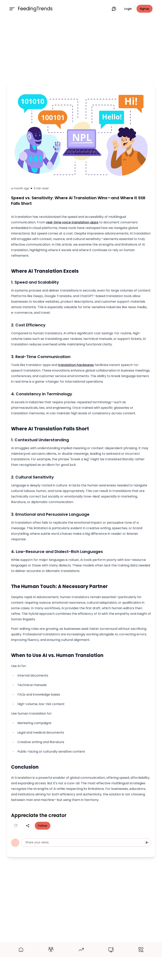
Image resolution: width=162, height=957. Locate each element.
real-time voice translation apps (72, 222)
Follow (42, 826)
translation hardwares (76, 365)
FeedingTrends (35, 9)
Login (128, 9)
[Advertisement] (81, 50)
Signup (144, 9)
